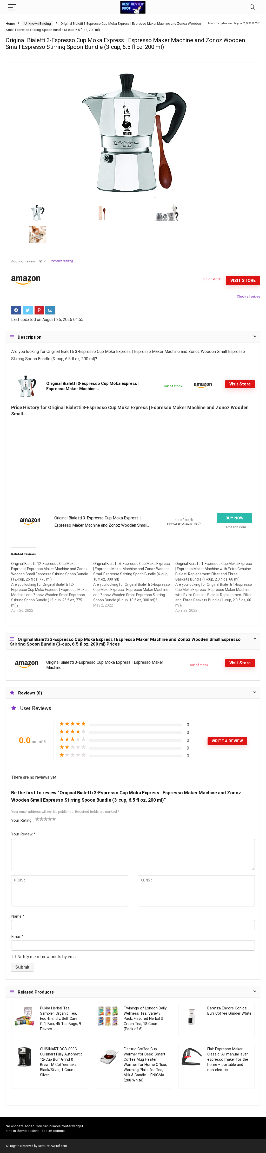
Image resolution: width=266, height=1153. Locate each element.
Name (17, 916)
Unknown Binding (37, 23)
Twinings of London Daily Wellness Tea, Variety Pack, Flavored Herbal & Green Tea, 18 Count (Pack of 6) (145, 1018)
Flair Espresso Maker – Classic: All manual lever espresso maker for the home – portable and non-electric (227, 1059)
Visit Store (243, 280)
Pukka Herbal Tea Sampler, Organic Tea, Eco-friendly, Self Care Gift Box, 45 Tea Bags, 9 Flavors (60, 1018)
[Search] (252, 7)
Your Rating (21, 820)
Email (17, 936)
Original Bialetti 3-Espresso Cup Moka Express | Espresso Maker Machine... (92, 386)
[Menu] (12, 7)
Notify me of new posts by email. (47, 956)
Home (10, 23)
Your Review (23, 834)
